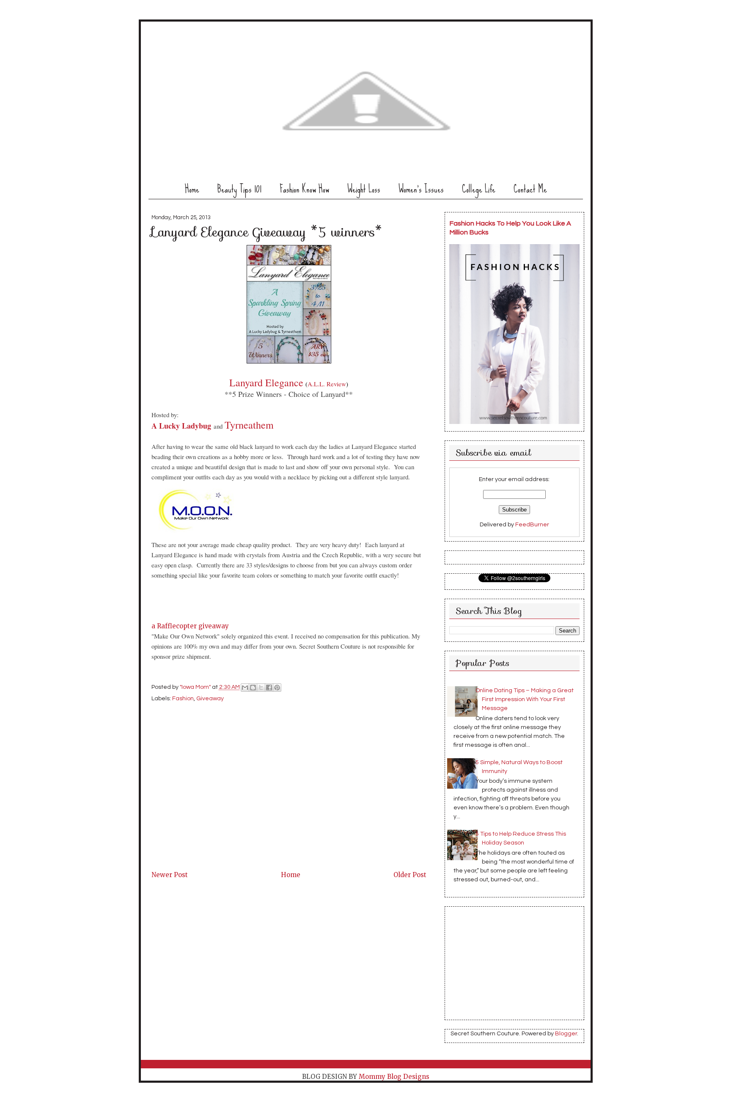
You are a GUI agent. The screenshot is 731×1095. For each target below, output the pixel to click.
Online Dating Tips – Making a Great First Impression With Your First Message (524, 699)
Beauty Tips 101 (239, 189)
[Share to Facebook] (269, 687)
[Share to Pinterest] (277, 687)
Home (192, 189)
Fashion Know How (304, 189)
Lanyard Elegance (266, 382)
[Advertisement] (214, 810)
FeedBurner (532, 525)
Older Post (409, 875)
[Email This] (245, 687)
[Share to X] (261, 687)
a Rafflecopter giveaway (190, 626)
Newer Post (169, 875)
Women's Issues (421, 189)
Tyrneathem (249, 425)
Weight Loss (363, 189)
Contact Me (530, 189)
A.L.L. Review (327, 384)
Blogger (566, 1034)
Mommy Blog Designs (394, 1077)
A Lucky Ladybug (181, 425)
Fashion (183, 699)
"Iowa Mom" (196, 688)
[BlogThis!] (253, 687)
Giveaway (210, 699)
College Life (478, 189)
